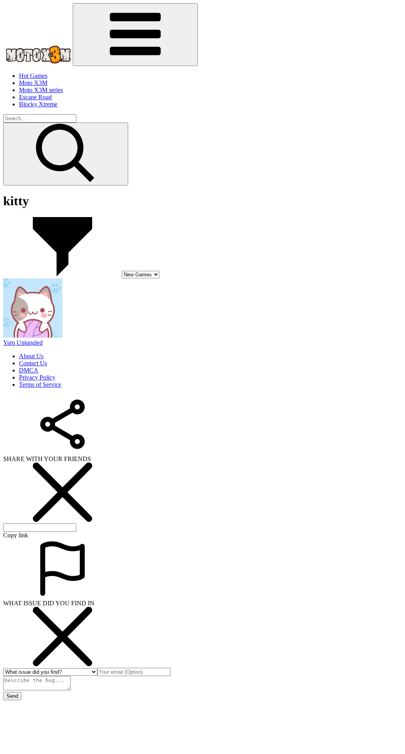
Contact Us (33, 363)
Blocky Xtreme (38, 104)
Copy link (15, 535)
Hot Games (33, 75)
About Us (31, 356)
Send (12, 696)
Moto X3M (33, 82)
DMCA (28, 370)
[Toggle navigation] (135, 34)
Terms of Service (40, 384)
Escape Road (35, 97)
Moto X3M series (41, 90)
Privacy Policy (37, 377)
